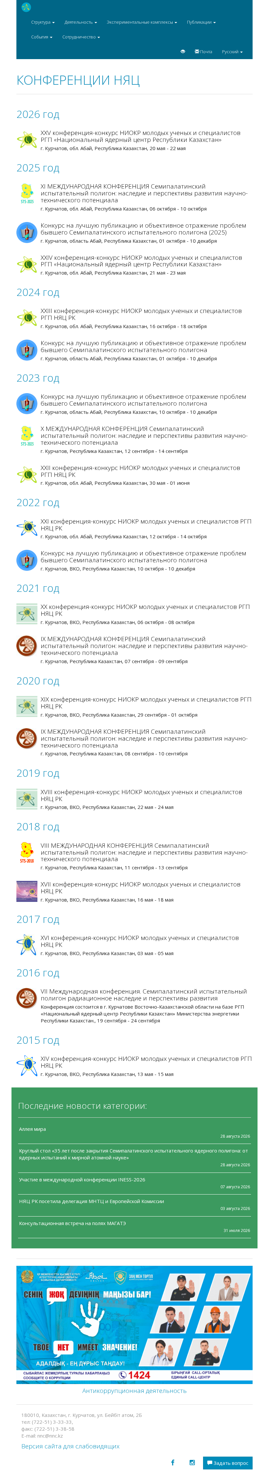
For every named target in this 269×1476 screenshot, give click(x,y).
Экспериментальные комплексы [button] (140, 22)
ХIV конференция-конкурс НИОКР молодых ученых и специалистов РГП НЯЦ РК (146, 1062)
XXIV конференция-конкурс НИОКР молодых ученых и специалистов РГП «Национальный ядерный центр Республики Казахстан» (141, 261)
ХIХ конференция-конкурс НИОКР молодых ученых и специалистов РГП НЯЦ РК (146, 702)
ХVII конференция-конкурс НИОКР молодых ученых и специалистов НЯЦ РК (140, 887)
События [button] (40, 37)
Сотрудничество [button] (79, 37)
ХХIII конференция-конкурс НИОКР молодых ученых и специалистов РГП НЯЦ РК (141, 314)
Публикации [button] (200, 22)
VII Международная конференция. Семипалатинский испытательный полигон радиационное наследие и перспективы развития (144, 994)
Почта (205, 52)
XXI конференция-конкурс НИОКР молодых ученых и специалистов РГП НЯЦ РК (146, 524)
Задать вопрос (230, 1463)
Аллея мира (32, 1129)
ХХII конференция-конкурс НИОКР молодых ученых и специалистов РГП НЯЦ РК (140, 471)
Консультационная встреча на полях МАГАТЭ (72, 1223)
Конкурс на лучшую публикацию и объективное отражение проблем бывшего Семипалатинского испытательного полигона (143, 346)
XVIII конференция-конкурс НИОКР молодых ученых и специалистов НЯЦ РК (141, 795)
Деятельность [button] (79, 22)
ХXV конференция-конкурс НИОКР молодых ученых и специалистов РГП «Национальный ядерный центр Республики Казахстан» (140, 136)
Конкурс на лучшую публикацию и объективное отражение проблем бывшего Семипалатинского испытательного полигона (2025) (143, 228)
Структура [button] (41, 22)
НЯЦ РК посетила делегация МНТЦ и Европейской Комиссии (91, 1201)
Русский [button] (230, 52)
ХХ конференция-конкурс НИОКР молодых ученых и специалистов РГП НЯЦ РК (145, 610)
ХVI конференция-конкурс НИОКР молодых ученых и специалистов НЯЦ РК (140, 941)
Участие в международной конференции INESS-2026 (82, 1179)
